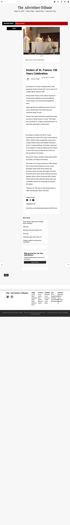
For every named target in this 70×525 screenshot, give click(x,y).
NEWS (33, 293)
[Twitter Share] (30, 200)
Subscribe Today (51, 11)
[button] (25, 41)
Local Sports (40, 295)
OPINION (47, 293)
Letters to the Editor (46, 301)
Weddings (53, 298)
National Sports (40, 302)
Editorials (47, 294)
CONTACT (60, 293)
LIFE (52, 293)
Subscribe (60, 294)
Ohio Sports (40, 298)
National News (34, 304)
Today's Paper (30, 11)
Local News (33, 295)
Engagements (53, 296)
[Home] (54, 1)
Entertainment (53, 301)
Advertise (60, 299)
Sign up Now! (35, 262)
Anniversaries (53, 299)
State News (33, 300)
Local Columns (47, 297)
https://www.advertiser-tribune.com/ (35, 312)
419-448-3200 (35, 314)
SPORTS (40, 293)
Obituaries (34, 298)
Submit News (40, 11)
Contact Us (60, 302)
